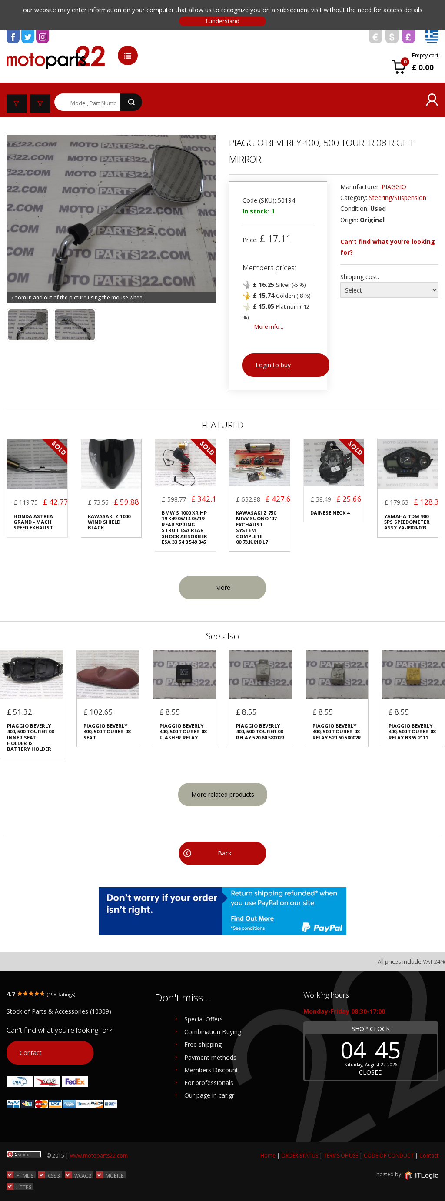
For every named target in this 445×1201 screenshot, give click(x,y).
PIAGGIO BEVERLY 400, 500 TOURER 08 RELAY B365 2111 (412, 731)
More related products (222, 794)
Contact (31, 1052)
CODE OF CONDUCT (389, 1155)
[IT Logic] (421, 1175)
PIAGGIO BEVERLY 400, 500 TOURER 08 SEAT (106, 731)
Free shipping (203, 1044)
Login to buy (273, 365)
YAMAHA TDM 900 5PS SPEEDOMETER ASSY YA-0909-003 (407, 522)
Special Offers (203, 1019)
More (222, 587)
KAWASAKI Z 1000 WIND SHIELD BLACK (109, 522)
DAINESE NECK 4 (329, 513)
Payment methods (210, 1057)
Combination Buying (212, 1032)
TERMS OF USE (341, 1155)
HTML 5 (24, 1175)
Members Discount (211, 1070)
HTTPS (23, 1187)
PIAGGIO (394, 187)
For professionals (208, 1082)
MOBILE (114, 1175)
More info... (268, 326)
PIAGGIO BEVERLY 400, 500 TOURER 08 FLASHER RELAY (182, 731)
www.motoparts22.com (99, 1155)
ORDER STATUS (299, 1155)
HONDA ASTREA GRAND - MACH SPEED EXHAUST (33, 522)
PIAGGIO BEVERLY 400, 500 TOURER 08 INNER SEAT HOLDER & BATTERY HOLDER (30, 737)
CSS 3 (54, 1175)
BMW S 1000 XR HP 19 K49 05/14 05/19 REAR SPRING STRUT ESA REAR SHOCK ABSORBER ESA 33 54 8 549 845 (184, 527)
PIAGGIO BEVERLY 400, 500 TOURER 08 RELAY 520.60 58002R (260, 731)
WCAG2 (82, 1175)
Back (225, 853)
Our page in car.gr (209, 1095)
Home (268, 1155)
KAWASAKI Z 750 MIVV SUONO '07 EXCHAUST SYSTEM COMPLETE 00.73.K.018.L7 (256, 527)
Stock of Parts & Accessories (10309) (59, 1011)
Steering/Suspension (397, 197)
